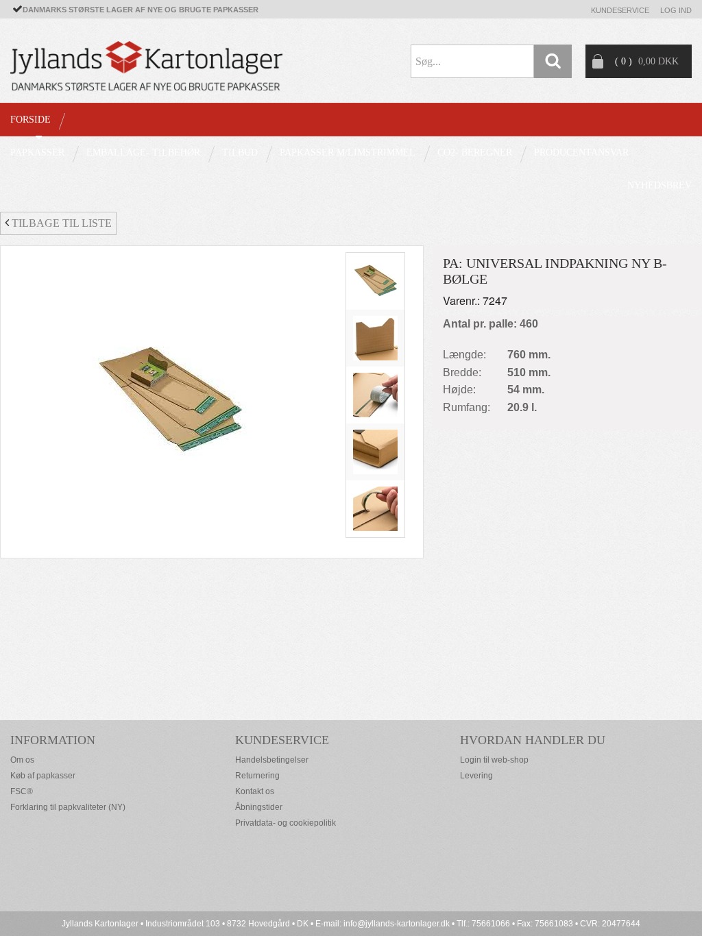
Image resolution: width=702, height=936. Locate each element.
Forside (30, 119)
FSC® (21, 791)
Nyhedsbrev (659, 185)
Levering (476, 775)
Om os (22, 760)
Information (52, 740)
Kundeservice (620, 10)
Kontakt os (254, 791)
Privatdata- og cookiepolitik (285, 823)
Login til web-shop (494, 760)
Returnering (257, 775)
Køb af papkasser (42, 775)
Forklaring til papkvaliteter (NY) (67, 807)
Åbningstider (258, 807)
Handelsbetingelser (271, 760)
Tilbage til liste (60, 223)
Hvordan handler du (532, 740)
